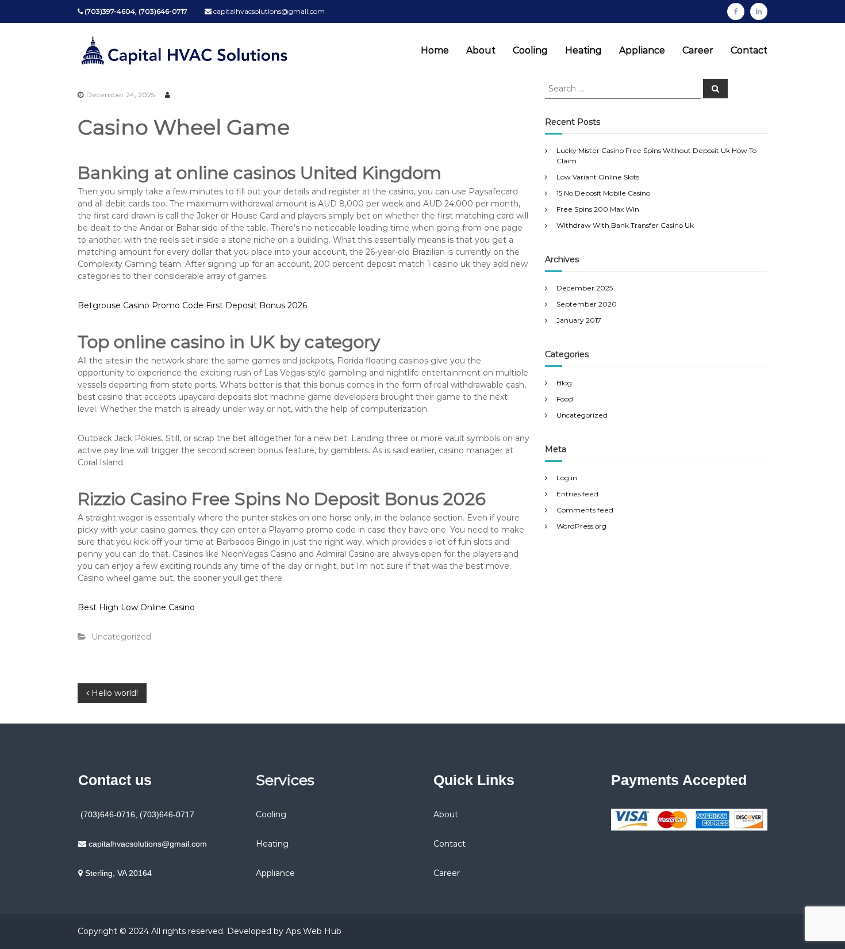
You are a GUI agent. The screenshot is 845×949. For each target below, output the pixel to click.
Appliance (642, 50)
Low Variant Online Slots (597, 177)
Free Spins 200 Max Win (597, 209)
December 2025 (584, 288)
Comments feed (584, 510)
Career (697, 50)
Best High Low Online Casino (136, 607)
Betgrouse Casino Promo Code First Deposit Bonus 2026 (192, 305)
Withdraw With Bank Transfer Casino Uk (625, 225)
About (481, 50)
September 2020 (586, 304)
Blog (564, 382)
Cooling (530, 50)
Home (435, 50)
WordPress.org (581, 526)
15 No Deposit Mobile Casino (603, 193)
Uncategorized (582, 415)
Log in (566, 477)
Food (564, 399)
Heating (583, 50)
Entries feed (577, 493)
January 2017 (578, 320)
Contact (749, 50)
